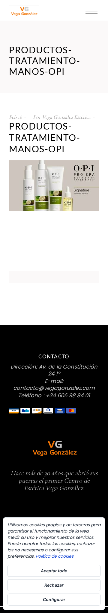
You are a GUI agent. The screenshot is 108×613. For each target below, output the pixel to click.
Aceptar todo (54, 570)
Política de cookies (55, 556)
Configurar (54, 599)
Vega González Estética (66, 117)
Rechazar (54, 585)
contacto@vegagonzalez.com (54, 388)
